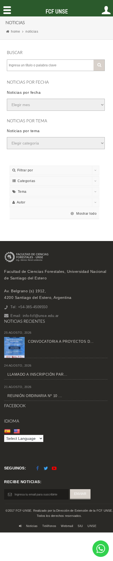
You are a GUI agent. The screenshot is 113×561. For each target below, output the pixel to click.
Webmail (67, 526)
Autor (21, 202)
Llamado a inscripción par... (37, 374)
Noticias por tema (23, 131)
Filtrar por (25, 170)
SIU (80, 526)
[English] (17, 431)
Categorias (26, 181)
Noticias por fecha (24, 92)
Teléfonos (49, 526)
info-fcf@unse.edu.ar (41, 316)
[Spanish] (8, 431)
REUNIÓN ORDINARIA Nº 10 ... (34, 396)
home (15, 31)
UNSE (91, 526)
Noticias (32, 526)
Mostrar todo (86, 214)
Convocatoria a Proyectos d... (61, 341)
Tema (22, 192)
